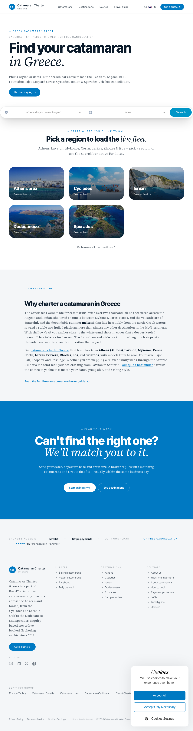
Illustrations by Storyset (83, 719)
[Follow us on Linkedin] (19, 664)
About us (156, 572)
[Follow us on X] (26, 664)
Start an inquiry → (25, 92)
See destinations (113, 487)
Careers (155, 607)
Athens (109, 572)
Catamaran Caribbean (97, 693)
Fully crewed (66, 587)
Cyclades (110, 577)
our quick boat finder (137, 365)
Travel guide (121, 7)
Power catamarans (70, 577)
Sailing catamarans (70, 572)
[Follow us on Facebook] (34, 664)
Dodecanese (112, 587)
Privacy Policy (16, 719)
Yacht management (162, 577)
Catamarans (65, 7)
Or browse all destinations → (96, 247)
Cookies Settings (57, 719)
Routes (104, 7)
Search (181, 112)
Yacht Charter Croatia (129, 693)
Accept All (159, 695)
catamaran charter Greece (50, 350)
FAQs (154, 597)
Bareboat (64, 582)
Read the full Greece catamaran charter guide (57, 381)
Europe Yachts (17, 693)
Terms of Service (35, 719)
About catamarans (161, 582)
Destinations (86, 7)
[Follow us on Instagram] (11, 664)
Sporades (110, 592)
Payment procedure (162, 592)
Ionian (108, 582)
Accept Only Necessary (159, 707)
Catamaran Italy (69, 693)
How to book (158, 587)
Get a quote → (172, 6)
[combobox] (43, 112)
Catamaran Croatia (43, 693)
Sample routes (113, 597)
